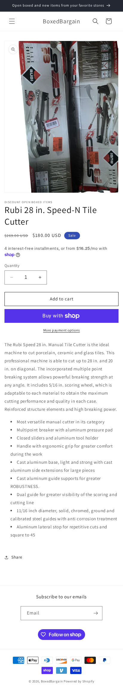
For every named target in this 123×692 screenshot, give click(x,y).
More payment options (61, 330)
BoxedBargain (52, 681)
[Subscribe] (95, 613)
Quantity (11, 265)
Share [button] (16, 557)
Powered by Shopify (79, 681)
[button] (12, 21)
